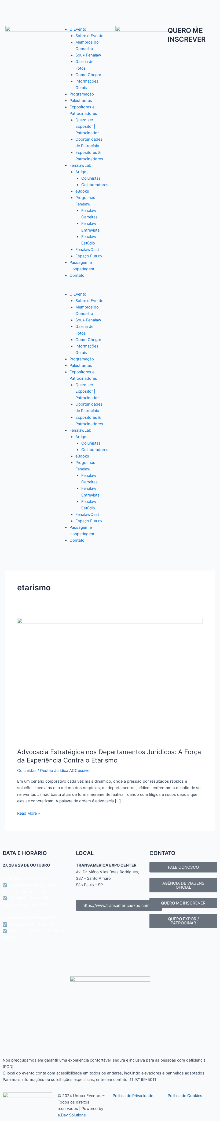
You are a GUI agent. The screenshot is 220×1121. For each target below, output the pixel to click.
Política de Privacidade (133, 1095)
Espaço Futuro (88, 256)
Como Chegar (88, 74)
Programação (81, 94)
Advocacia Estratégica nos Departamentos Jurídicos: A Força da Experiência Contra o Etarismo (109, 756)
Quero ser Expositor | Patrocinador (87, 126)
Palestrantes (80, 100)
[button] (81, 288)
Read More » (28, 813)
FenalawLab (80, 165)
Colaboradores (94, 184)
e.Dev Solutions (72, 1115)
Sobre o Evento (89, 35)
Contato (77, 275)
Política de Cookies (185, 1095)
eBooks (82, 191)
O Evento (77, 29)
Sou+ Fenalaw (88, 55)
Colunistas (91, 178)
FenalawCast (87, 249)
